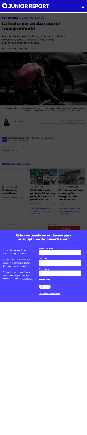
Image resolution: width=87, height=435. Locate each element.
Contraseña (43, 258)
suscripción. (27, 278)
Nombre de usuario (47, 248)
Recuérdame (44, 279)
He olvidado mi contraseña (49, 294)
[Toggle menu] (83, 6)
